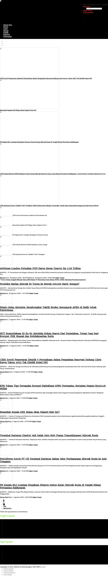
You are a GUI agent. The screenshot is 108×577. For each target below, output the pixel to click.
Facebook (89, 14)
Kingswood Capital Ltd (11, 536)
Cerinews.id (7, 524)
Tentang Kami (8, 569)
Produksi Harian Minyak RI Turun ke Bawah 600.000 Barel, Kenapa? (39, 284)
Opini (2, 319)
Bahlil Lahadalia (9, 538)
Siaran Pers (4, 372)
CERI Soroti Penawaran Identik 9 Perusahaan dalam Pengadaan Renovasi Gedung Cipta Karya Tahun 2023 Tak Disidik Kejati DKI (46, 78)
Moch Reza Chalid (9, 526)
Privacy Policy (8, 571)
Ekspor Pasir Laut (9, 532)
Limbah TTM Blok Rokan (12, 534)
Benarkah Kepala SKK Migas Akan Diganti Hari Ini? (18, 110)
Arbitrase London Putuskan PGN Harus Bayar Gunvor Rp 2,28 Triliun (40, 268)
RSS (87, 20)
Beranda (42, 567)
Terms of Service (9, 573)
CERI (5, 522)
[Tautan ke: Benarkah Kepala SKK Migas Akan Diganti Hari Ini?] (29, 108)
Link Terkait (7, 575)
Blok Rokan (7, 528)
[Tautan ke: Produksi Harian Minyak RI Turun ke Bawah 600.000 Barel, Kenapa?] (43, 280)
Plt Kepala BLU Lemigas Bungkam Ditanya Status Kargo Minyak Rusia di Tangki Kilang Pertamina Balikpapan (39, 142)
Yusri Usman (7, 520)
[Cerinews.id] (5, 1)
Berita (2, 278)
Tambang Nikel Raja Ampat (13, 530)
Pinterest (89, 18)
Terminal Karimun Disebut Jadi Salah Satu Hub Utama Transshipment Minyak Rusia (49, 435)
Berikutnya (7, 508)
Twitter (89, 16)
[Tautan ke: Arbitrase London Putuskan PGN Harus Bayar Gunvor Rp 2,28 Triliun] (6, 264)
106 (4, 506)
